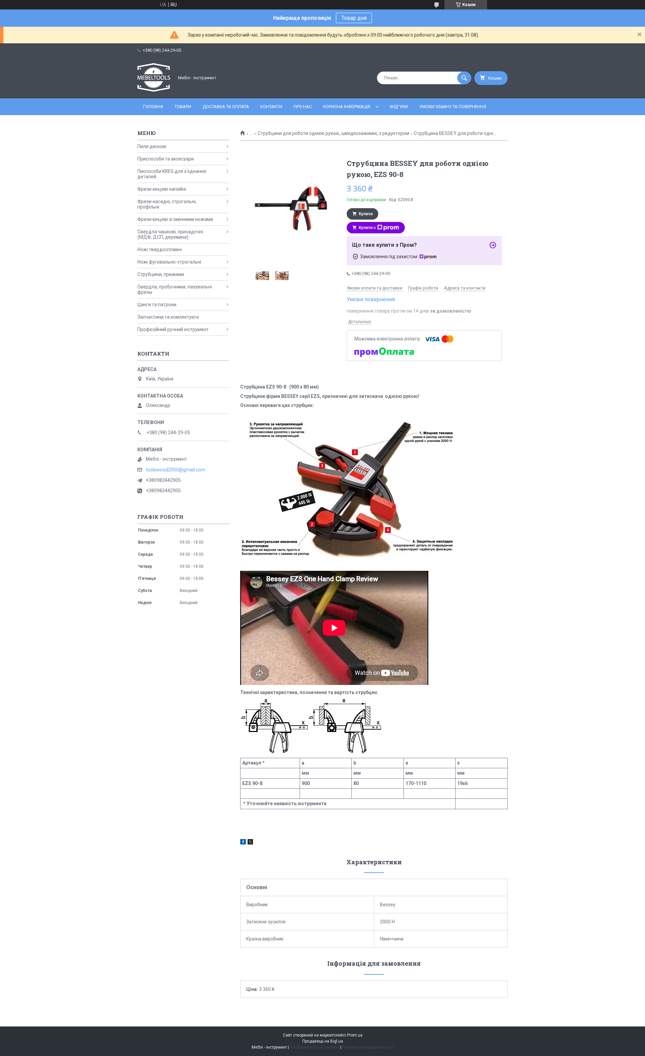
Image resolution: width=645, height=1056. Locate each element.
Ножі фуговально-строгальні (169, 262)
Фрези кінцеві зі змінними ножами (175, 219)
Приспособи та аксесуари (165, 159)
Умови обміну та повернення (452, 106)
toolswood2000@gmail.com (175, 469)
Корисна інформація (346, 106)
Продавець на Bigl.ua (322, 1041)
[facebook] (243, 842)
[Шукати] (464, 78)
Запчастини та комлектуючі (168, 317)
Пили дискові (151, 146)
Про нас (303, 106)
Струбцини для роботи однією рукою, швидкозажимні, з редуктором (333, 133)
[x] (250, 842)
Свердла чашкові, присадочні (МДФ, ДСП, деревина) (170, 234)
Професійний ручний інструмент (173, 329)
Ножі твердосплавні (159, 249)
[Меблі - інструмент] (153, 90)
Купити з (367, 227)
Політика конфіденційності (368, 1047)
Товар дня (354, 18)
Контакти (271, 106)
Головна (153, 106)
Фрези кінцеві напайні (161, 189)
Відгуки (399, 106)
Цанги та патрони (156, 304)
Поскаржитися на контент (314, 1047)
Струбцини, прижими (160, 274)
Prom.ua (354, 1035)
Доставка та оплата (226, 106)
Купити (366, 214)
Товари (183, 106)
